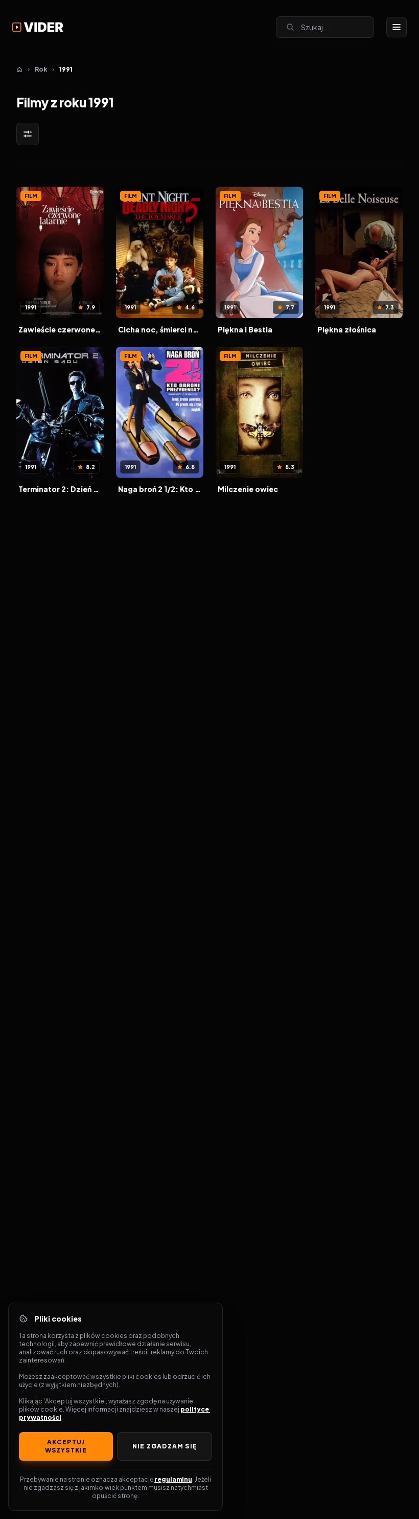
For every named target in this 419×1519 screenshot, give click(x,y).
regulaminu (173, 1479)
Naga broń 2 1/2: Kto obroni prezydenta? (159, 489)
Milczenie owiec (248, 489)
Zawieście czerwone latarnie (60, 329)
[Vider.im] (37, 27)
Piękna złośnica (346, 329)
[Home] (19, 69)
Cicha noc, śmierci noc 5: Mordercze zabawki (159, 329)
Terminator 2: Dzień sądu (60, 489)
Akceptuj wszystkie (66, 1446)
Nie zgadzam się (164, 1446)
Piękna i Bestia (245, 329)
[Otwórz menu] (396, 27)
